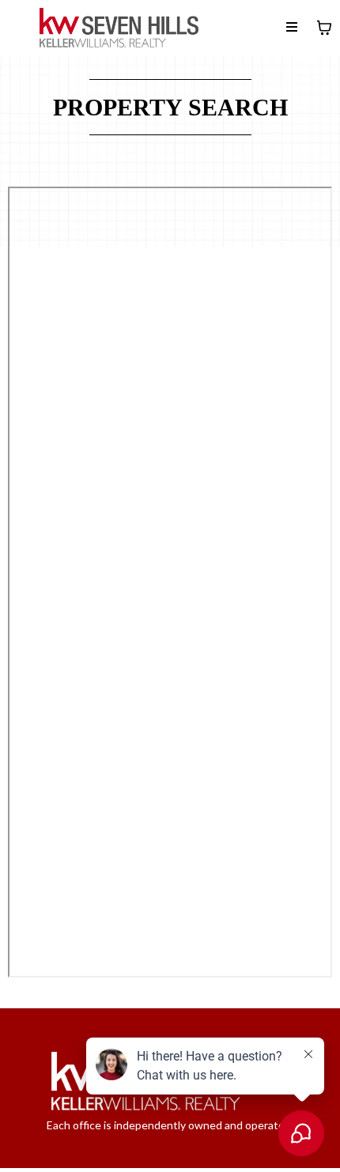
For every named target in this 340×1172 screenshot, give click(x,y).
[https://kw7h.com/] (119, 27)
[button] (291, 27)
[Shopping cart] (324, 28)
